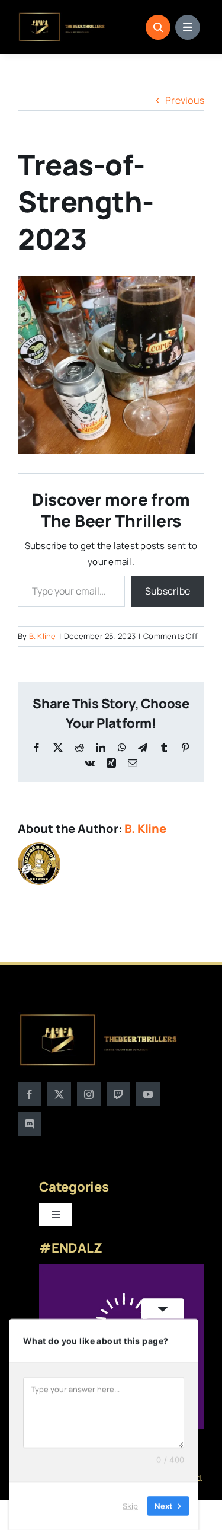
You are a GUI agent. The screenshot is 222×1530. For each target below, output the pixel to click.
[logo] (62, 16)
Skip (130, 1505)
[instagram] (89, 1094)
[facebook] (29, 1094)
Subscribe (167, 591)
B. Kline (42, 636)
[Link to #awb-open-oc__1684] (187, 27)
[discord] (29, 1124)
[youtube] (148, 1094)
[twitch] (118, 1094)
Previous (184, 100)
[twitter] (59, 1094)
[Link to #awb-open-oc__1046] (158, 27)
